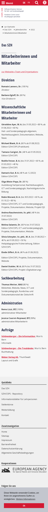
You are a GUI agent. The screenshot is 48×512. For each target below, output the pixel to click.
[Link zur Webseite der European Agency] (24, 472)
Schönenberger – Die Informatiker (18, 336)
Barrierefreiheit (8, 444)
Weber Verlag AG (9, 357)
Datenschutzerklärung (11, 448)
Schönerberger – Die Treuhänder (17, 348)
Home (4, 431)
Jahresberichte (21, 29)
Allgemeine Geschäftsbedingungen (17, 452)
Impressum (6, 440)
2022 (33, 29)
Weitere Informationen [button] (25, 499)
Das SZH (7, 29)
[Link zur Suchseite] (36, 3)
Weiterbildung (8, 410)
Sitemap (5, 436)
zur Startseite (9, 27)
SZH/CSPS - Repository (12, 393)
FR (29, 2)
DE (24, 2)
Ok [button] (24, 506)
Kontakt (5, 415)
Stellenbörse (7, 404)
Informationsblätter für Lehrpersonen (19, 399)
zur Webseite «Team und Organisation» (19, 71)
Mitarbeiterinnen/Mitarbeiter (15, 33)
